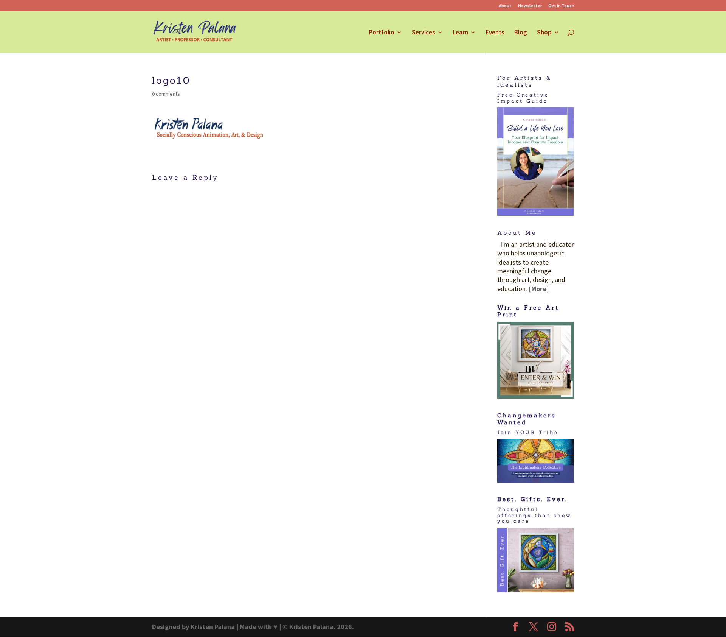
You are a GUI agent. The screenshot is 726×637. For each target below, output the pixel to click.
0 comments (166, 93)
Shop (544, 33)
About (505, 5)
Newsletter (530, 5)
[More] (539, 288)
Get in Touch (561, 5)
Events (495, 33)
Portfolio (381, 33)
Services (423, 33)
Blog (520, 33)
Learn (460, 33)
